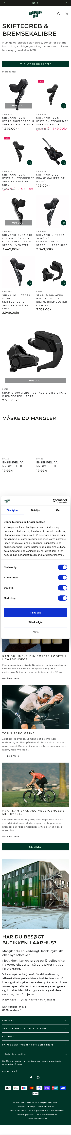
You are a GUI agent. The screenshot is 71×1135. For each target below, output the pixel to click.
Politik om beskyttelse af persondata (29, 1110)
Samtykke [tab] (12, 510)
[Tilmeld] (67, 1054)
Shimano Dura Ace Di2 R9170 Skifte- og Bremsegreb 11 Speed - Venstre (17, 240)
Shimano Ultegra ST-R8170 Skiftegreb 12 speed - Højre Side (52, 240)
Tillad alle (35, 612)
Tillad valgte (35, 622)
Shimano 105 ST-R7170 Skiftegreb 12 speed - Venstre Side (18, 179)
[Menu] (4, 14)
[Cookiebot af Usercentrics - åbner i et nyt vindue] (52, 501)
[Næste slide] (66, 3)
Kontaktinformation (47, 1114)
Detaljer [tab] (35, 510)
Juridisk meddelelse (37, 1118)
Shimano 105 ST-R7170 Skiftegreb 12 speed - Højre (52, 121)
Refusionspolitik (46, 1106)
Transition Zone (29, 1103)
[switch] (62, 577)
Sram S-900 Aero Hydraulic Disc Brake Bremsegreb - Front (51, 300)
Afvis (35, 631)
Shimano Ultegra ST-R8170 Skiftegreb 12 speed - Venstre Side (16, 302)
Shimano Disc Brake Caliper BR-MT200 (51, 178)
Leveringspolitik (25, 1114)
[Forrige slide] (5, 3)
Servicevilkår (57, 1110)
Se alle (35, 846)
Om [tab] (58, 510)
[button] (59, 14)
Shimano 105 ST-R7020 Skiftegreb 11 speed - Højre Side (18, 121)
